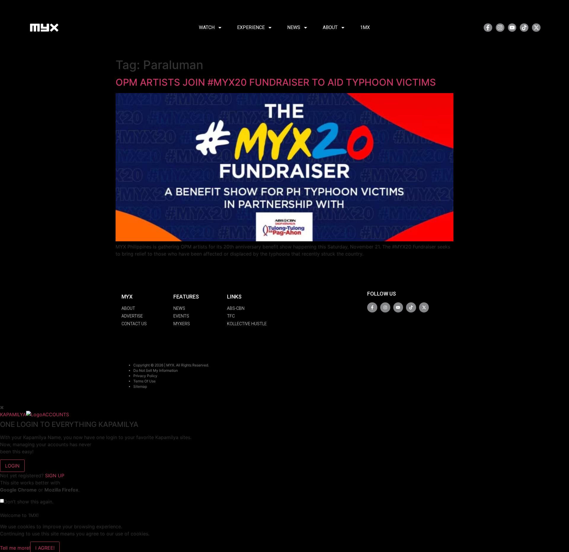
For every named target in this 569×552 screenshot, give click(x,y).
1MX (365, 27)
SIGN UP (54, 475)
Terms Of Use (144, 381)
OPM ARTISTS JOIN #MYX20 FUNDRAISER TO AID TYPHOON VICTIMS (276, 82)
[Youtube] (512, 27)
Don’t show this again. (28, 501)
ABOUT (330, 27)
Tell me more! (15, 548)
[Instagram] (500, 27)
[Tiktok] (524, 27)
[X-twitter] (536, 27)
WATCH (207, 27)
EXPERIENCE (251, 27)
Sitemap (140, 386)
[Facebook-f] (488, 27)
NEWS (293, 27)
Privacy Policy (145, 376)
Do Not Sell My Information (155, 370)
